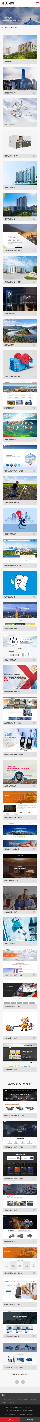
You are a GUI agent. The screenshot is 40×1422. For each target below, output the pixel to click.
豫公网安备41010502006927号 (27, 1414)
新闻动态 (33, 1399)
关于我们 (4, 1402)
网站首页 (4, 1399)
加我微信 (30, 1419)
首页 (12, 27)
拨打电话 (10, 1419)
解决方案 (26, 1399)
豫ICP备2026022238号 (10, 1414)
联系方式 (11, 1402)
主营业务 (19, 1399)
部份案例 (11, 1399)
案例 (16, 27)
